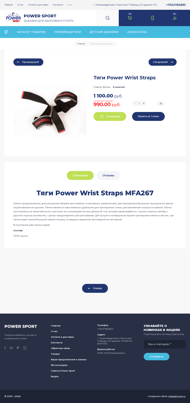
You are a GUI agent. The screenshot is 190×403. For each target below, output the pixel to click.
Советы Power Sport (63, 370)
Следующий (160, 62)
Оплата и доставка (62, 337)
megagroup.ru (177, 396)
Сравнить (161, 103)
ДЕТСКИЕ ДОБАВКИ (104, 32)
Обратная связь (60, 348)
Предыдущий (30, 62)
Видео (55, 376)
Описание (80, 175)
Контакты (56, 342)
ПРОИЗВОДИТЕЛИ (67, 32)
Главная (81, 43)
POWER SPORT (40, 15)
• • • (70, 4)
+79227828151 (176, 5)
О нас (54, 331)
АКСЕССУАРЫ (137, 32)
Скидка (55, 353)
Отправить (156, 356)
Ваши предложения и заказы (68, 359)
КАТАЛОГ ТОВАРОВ (31, 32)
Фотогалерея (59, 365)
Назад (97, 288)
